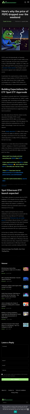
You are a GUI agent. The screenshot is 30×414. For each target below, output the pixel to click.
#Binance (10, 164)
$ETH (20, 158)
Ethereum (3, 273)
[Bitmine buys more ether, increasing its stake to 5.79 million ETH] (25, 269)
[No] (28, 409)
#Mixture (5, 172)
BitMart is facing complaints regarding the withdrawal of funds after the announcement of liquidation (11, 315)
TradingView (4, 185)
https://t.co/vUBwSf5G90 (15, 172)
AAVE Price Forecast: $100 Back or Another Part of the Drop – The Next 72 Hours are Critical (11, 295)
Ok (15, 411)
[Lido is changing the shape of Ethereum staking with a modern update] (25, 304)
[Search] (27, 402)
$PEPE (13, 158)
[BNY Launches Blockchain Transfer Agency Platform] (25, 279)
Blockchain (4, 281)
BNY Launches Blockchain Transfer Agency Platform (11, 278)
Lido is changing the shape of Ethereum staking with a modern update (11, 304)
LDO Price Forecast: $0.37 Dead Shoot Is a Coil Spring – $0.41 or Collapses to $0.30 (10, 325)
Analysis (3, 298)
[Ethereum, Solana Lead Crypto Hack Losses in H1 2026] (25, 287)
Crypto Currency (7, 21)
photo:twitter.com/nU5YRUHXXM (12, 175)
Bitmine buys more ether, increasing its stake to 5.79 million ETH (11, 269)
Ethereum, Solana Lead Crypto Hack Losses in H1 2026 (11, 286)
